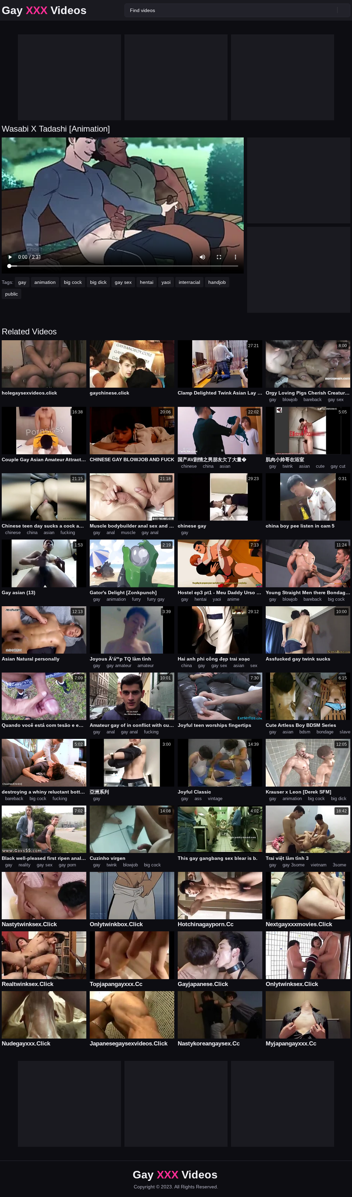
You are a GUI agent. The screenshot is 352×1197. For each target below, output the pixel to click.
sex (253, 665)
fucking (67, 532)
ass (198, 798)
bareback (313, 399)
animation (45, 282)
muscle (128, 532)
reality (25, 864)
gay (22, 282)
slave (345, 731)
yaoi (166, 282)
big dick (98, 282)
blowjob (290, 399)
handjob (217, 282)
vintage (215, 798)
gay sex (123, 282)
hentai (146, 282)
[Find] (343, 10)
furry (136, 599)
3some (339, 864)
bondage (325, 731)
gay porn (67, 864)
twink (288, 466)
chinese (189, 466)
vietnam (319, 864)
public (11, 294)
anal (111, 532)
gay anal (150, 532)
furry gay (156, 599)
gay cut (338, 466)
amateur (146, 665)
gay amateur (119, 665)
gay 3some (294, 864)
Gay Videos (44, 10)
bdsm (304, 731)
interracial (189, 282)
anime (233, 599)
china (208, 466)
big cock (73, 282)
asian (225, 466)
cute (320, 466)
